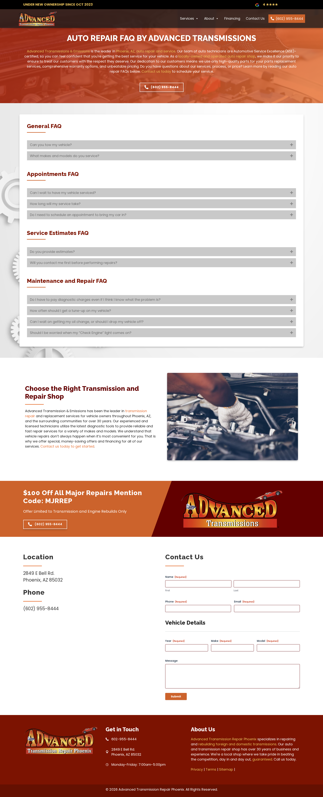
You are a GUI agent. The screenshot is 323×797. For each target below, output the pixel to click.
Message (171, 661)
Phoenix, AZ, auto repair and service (145, 51)
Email (244, 601)
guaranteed (262, 759)
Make (221, 641)
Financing (232, 18)
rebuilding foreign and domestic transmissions (237, 744)
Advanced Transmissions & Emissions (58, 51)
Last (236, 590)
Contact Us (255, 18)
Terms (211, 769)
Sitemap (226, 769)
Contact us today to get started (67, 446)
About (209, 18)
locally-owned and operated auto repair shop (216, 56)
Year (175, 641)
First (167, 590)
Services (187, 18)
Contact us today (156, 71)
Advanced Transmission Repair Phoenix (223, 739)
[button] (291, 144)
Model (268, 641)
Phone (176, 601)
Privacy (197, 769)
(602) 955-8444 (289, 18)
